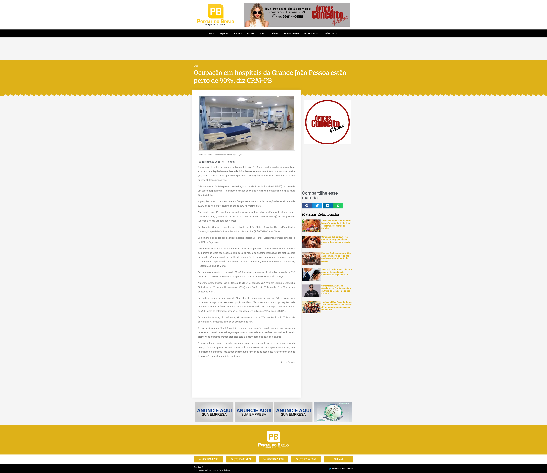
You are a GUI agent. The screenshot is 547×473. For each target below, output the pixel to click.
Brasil (262, 33)
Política (238, 33)
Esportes (224, 33)
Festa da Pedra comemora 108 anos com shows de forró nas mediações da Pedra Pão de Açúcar (336, 257)
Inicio (211, 33)
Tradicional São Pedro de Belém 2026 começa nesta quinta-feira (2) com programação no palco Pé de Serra (336, 306)
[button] (307, 122)
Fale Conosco (331, 33)
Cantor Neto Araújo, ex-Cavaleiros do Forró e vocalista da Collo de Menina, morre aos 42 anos (336, 289)
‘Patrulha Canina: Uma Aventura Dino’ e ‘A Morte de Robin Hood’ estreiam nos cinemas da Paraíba (336, 224)
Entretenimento (291, 33)
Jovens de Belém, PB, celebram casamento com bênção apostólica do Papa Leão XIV (336, 272)
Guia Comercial (311, 33)
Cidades (274, 33)
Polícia (250, 33)
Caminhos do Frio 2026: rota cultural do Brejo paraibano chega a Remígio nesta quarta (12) (335, 241)
